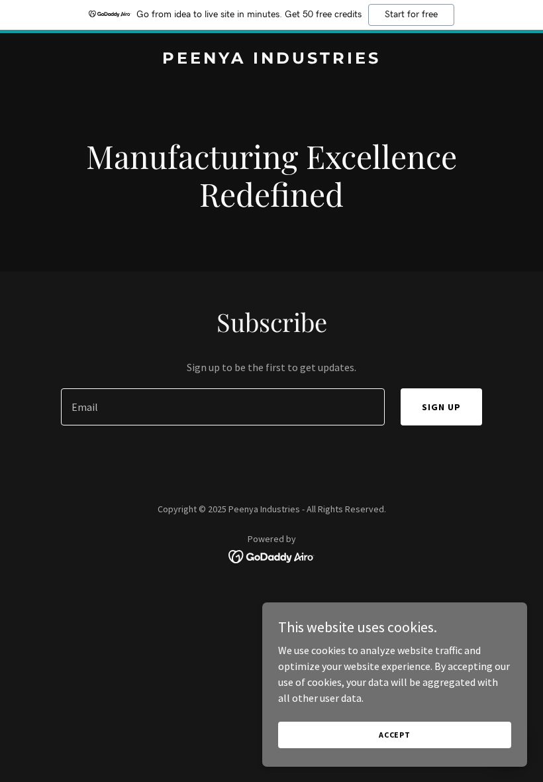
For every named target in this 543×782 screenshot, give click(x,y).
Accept (395, 735)
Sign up (441, 407)
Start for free (411, 14)
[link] (271, 59)
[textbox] (222, 406)
